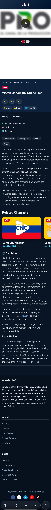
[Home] (25, 4)
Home (4, 82)
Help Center (7, 433)
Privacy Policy (8, 465)
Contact (5, 428)
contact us (24, 315)
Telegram (25, 497)
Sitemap (6, 443)
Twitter (19, 497)
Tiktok (38, 497)
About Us (6, 423)
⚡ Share (7, 108)
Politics (36, 139)
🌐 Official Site (30, 108)
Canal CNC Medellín (13, 242)
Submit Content (9, 438)
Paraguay (29, 82)
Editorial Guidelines (11, 479)
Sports (6, 144)
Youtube (32, 497)
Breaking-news (23, 139)
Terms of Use (8, 460)
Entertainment (9, 139)
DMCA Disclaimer (10, 470)
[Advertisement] (25, 62)
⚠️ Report (17, 108)
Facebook (13, 497)
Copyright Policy (9, 475)
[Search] (46, 505)
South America (16, 82)
